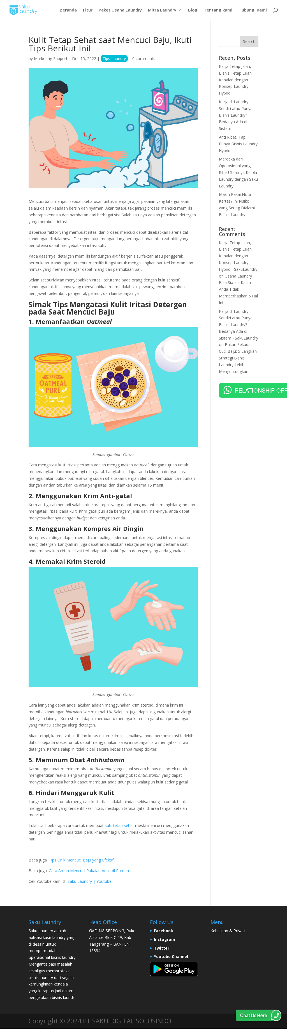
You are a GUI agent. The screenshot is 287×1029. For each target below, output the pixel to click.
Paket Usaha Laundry (120, 10)
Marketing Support (51, 58)
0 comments (143, 58)
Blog (193, 10)
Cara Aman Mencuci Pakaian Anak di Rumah (89, 870)
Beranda (68, 10)
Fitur (87, 10)
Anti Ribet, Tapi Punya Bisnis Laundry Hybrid (238, 143)
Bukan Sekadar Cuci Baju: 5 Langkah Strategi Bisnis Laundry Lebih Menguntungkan (238, 358)
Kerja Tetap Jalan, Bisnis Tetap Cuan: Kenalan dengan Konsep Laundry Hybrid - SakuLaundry (238, 256)
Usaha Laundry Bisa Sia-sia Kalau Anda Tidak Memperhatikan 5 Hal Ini (238, 289)
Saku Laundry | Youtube (90, 881)
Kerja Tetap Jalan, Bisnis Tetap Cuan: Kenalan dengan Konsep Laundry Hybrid (236, 80)
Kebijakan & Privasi (227, 930)
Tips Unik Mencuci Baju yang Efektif (81, 860)
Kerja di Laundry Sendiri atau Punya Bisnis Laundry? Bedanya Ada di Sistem (236, 115)
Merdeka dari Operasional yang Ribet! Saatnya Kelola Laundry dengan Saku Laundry (238, 172)
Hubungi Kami (253, 10)
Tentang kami (218, 10)
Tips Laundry (114, 58)
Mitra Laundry (162, 10)
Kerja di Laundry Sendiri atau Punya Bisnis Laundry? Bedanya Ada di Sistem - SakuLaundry (238, 325)
